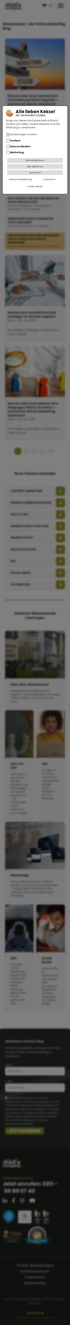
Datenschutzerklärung (20, 179)
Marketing (17, 152)
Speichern (35, 172)
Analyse (15, 140)
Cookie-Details (35, 186)
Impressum (49, 179)
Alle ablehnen (35, 166)
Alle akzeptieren (35, 160)
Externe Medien (20, 146)
